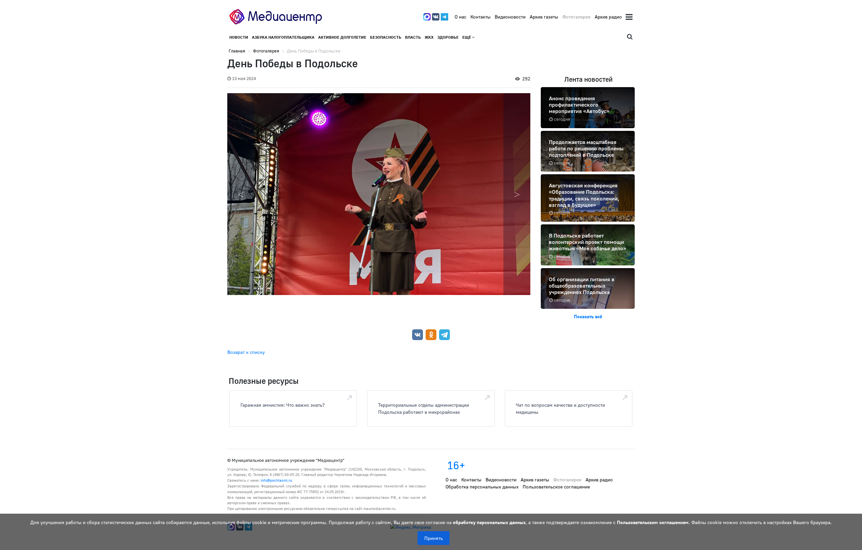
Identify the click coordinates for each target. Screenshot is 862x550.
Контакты (480, 17)
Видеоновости (510, 17)
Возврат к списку (246, 352)
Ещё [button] (467, 37)
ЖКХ (429, 37)
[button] (516, 194)
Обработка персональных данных (482, 486)
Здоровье (448, 37)
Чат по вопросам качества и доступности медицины (560, 408)
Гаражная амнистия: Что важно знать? (282, 405)
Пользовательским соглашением (653, 522)
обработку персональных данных (489, 522)
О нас (460, 17)
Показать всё (588, 316)
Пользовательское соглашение (556, 486)
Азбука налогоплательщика (283, 37)
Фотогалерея (576, 17)
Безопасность (385, 37)
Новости (238, 37)
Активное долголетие (342, 37)
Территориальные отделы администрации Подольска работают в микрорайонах (423, 408)
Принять (433, 538)
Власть (413, 37)
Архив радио (608, 17)
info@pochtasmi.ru (276, 480)
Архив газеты (544, 17)
